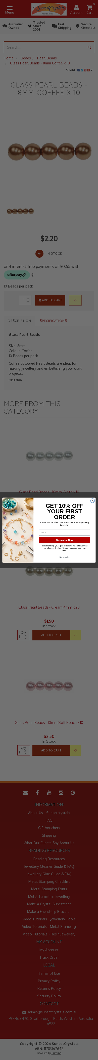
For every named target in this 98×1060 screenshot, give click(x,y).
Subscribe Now (64, 540)
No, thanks (64, 557)
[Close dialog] (92, 500)
